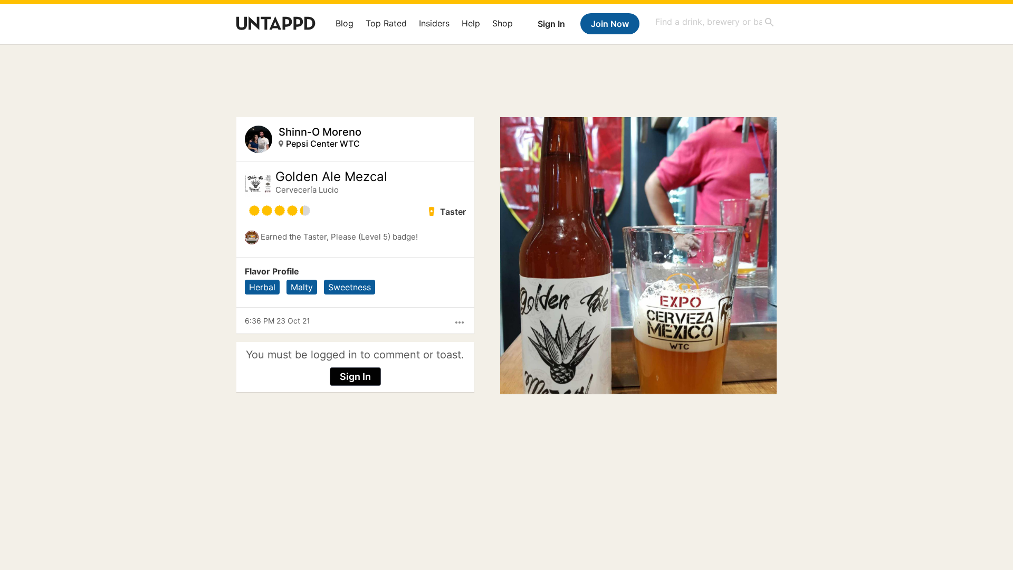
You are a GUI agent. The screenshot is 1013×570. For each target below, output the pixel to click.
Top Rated (386, 23)
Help (471, 23)
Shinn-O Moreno (320, 132)
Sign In (551, 23)
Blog (344, 23)
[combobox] (715, 22)
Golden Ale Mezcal (331, 176)
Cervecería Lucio (307, 190)
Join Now (610, 23)
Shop (502, 23)
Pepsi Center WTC (323, 143)
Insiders (434, 23)
